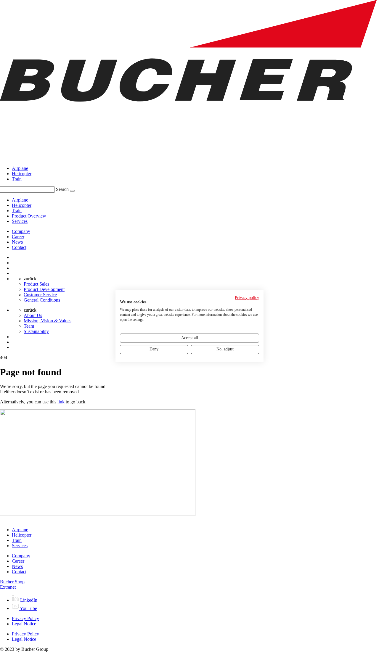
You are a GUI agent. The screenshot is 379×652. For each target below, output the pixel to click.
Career (18, 236)
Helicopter (21, 173)
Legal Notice (24, 623)
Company (21, 231)
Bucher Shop (12, 581)
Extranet (8, 587)
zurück (30, 278)
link (61, 401)
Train (17, 178)
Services (20, 545)
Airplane (20, 168)
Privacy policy (247, 297)
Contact (19, 247)
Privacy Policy (25, 618)
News (17, 241)
